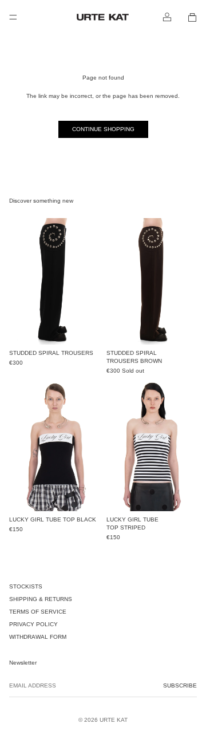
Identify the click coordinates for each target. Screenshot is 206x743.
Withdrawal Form (37, 637)
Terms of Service (37, 611)
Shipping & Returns (40, 599)
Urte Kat (114, 720)
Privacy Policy (33, 624)
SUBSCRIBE (180, 685)
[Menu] (13, 17)
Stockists (25, 586)
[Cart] (192, 17)
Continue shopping (103, 129)
